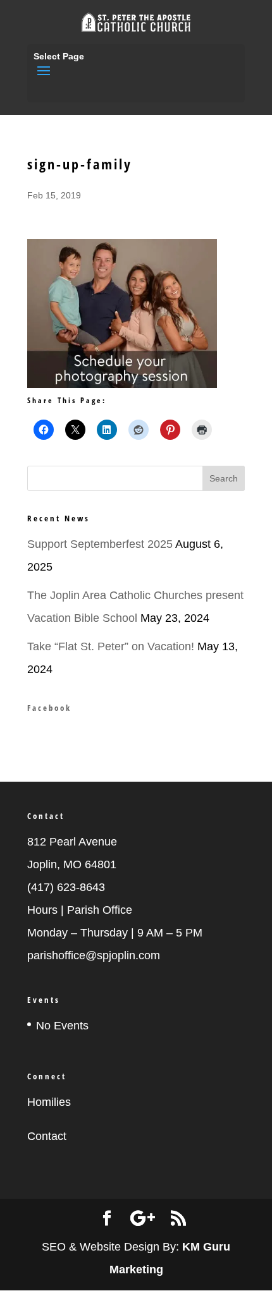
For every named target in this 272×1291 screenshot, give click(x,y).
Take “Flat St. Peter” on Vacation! (110, 646)
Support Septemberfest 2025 (100, 544)
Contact (46, 1136)
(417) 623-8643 (66, 887)
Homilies (49, 1102)
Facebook (49, 707)
